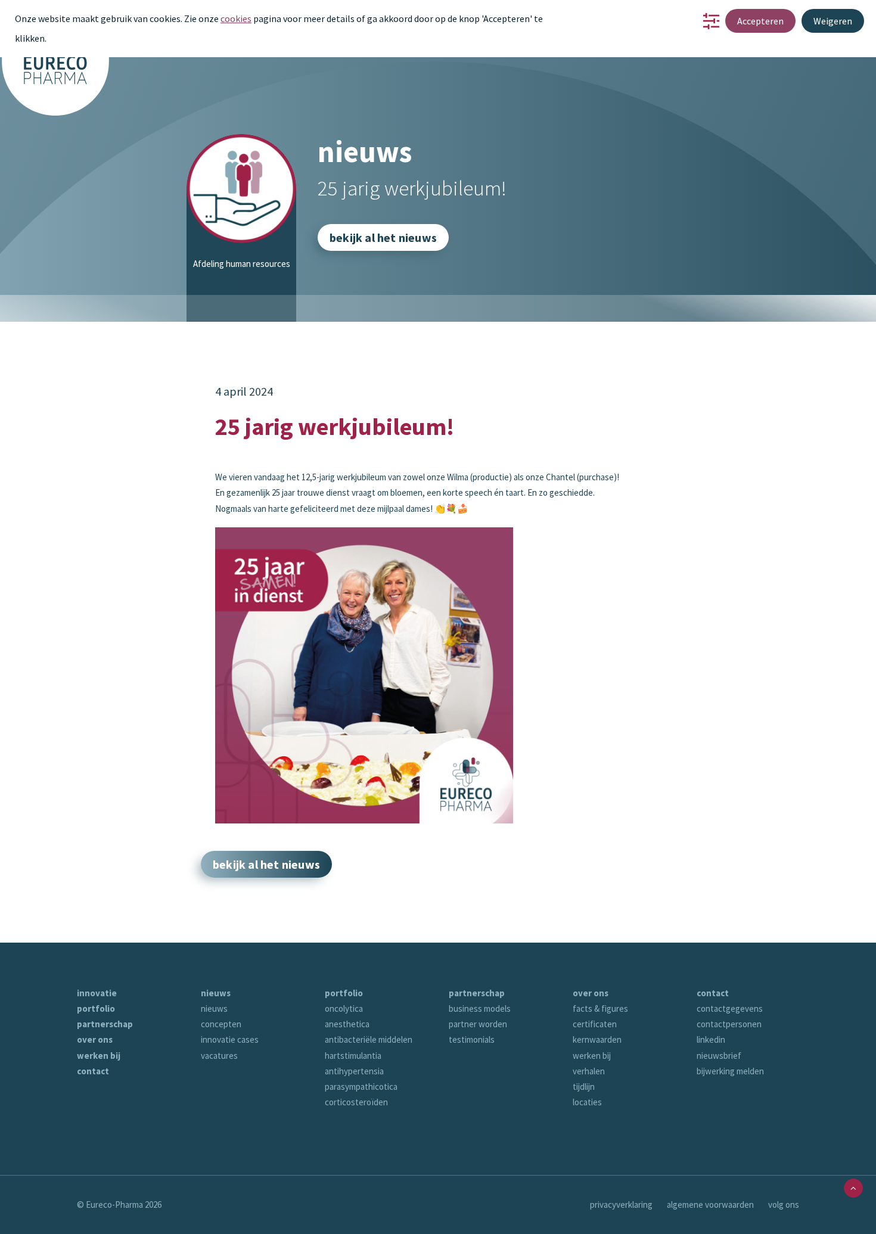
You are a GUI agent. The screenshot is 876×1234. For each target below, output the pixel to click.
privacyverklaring (621, 1204)
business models (480, 1008)
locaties (587, 1102)
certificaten (595, 1024)
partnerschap (105, 1024)
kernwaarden (597, 1039)
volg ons (783, 1204)
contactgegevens (730, 1008)
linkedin (711, 1039)
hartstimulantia (353, 1055)
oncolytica (344, 1008)
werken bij (98, 1055)
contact (93, 1071)
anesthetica (347, 1024)
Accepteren (760, 21)
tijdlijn (584, 1086)
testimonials (472, 1039)
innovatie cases (230, 1039)
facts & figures (600, 1008)
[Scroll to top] (853, 1187)
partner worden (478, 1024)
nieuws (216, 993)
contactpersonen (729, 1024)
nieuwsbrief (719, 1055)
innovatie (97, 993)
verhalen (589, 1071)
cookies (235, 18)
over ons (95, 1039)
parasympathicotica (361, 1086)
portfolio (96, 1008)
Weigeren (832, 21)
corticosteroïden (356, 1102)
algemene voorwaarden (710, 1204)
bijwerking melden (730, 1071)
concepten (221, 1024)
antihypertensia (354, 1071)
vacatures (219, 1055)
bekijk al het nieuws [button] (383, 237)
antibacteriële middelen (368, 1039)
